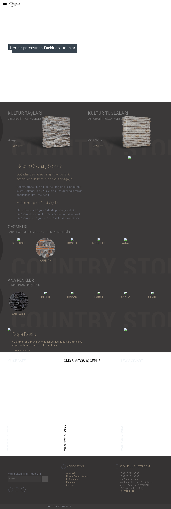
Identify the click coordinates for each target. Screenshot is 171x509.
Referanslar (72, 479)
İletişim (70, 485)
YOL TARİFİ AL (127, 491)
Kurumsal (71, 482)
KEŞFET (17, 146)
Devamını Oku (22, 350)
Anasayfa (71, 473)
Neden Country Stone (77, 476)
